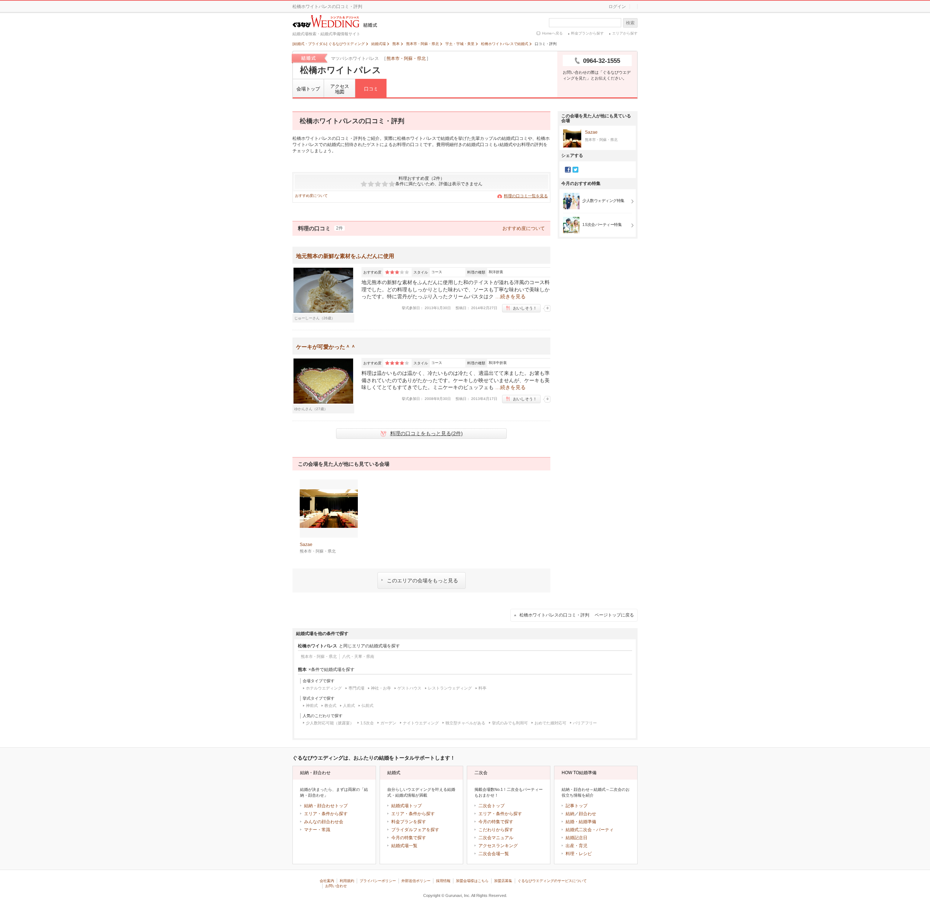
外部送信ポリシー (415, 881)
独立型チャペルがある (465, 723)
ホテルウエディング (324, 688)
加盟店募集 (503, 881)
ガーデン (388, 723)
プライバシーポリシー (378, 881)
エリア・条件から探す (326, 813)
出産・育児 (576, 845)
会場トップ (308, 89)
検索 (630, 22)
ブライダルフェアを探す (415, 829)
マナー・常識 (317, 829)
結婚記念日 (576, 837)
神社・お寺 (381, 688)
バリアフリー (585, 723)
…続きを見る (510, 296)
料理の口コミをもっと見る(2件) (426, 433)
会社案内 (327, 881)
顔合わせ (587, 813)
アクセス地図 (339, 89)
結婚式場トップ (406, 805)
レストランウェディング (450, 688)
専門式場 (356, 688)
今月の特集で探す (408, 837)
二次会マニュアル (495, 837)
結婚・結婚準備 (581, 821)
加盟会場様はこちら (472, 881)
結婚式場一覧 (404, 845)
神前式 (312, 705)
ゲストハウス (409, 688)
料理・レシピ (579, 853)
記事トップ (576, 805)
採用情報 (443, 881)
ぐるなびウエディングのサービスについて (552, 881)
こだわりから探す (495, 829)
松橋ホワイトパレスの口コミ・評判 (576, 615)
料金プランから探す (587, 33)
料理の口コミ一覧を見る (526, 196)
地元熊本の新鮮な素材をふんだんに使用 (345, 256)
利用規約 (347, 881)
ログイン (617, 6)
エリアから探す (625, 33)
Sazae (591, 132)
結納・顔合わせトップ (326, 805)
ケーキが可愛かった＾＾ (326, 347)
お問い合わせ (336, 886)
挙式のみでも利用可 (510, 723)
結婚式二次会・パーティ (590, 829)
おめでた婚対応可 (550, 723)
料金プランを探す (408, 821)
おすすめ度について (311, 196)
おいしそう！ (525, 308)
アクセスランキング (498, 845)
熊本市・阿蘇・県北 (406, 58)
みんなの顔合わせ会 (323, 821)
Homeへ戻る (552, 33)
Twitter (575, 170)
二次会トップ (491, 805)
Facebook (568, 170)
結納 (570, 813)
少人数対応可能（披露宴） (330, 723)
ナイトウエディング (421, 723)
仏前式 (367, 705)
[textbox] (585, 22)
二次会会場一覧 (493, 853)
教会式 (330, 705)
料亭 (482, 688)
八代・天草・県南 (358, 656)
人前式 (349, 705)
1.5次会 (367, 723)
